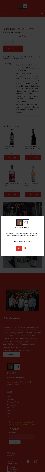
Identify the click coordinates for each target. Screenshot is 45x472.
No (25, 248)
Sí (19, 248)
